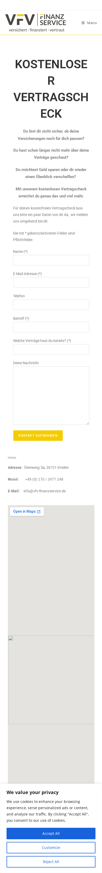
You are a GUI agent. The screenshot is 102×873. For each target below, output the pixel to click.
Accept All (51, 833)
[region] (51, 828)
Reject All (51, 861)
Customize (51, 847)
